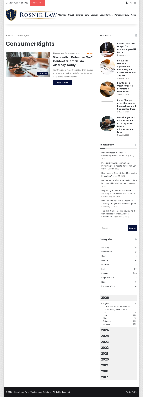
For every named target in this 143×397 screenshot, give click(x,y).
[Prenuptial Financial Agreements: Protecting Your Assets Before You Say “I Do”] (107, 67)
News (133, 15)
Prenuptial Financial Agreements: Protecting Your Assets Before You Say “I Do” (126, 68)
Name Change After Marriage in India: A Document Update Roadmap (126, 104)
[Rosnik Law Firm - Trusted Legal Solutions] (31, 15)
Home (10, 35)
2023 (105, 342)
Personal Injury (122, 15)
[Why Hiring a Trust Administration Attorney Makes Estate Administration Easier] (107, 123)
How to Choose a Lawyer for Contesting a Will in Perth (127, 48)
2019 (104, 365)
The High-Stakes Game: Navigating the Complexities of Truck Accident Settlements (119, 214)
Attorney (62, 15)
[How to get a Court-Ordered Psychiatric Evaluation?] (107, 89)
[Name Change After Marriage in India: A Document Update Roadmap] (107, 106)
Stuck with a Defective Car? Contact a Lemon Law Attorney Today (73, 61)
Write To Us (131, 392)
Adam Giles (59, 53)
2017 (104, 377)
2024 (105, 336)
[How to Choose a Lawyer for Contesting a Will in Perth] (107, 49)
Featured (105, 265)
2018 (104, 371)
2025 (105, 330)
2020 (105, 359)
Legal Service (106, 15)
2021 (104, 353)
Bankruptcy (106, 252)
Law (87, 15)
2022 (105, 347)
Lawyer (94, 15)
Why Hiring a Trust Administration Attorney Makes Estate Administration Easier (118, 193)
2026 (105, 297)
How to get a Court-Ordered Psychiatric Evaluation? (125, 87)
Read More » (62, 82)
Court (71, 15)
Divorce (79, 15)
